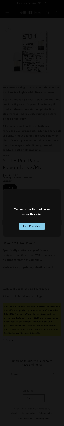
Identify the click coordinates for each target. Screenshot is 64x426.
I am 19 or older (32, 226)
